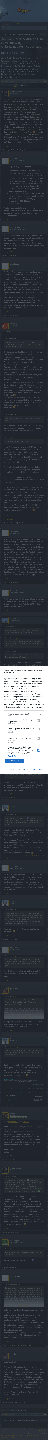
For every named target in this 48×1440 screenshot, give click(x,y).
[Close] (43, 670)
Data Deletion (10, 769)
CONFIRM (14, 761)
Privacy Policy (38, 769)
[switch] (38, 720)
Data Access (24, 769)
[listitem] (24, 714)
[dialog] (24, 720)
